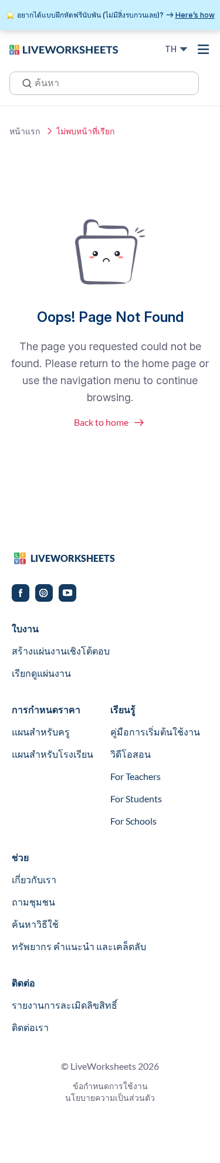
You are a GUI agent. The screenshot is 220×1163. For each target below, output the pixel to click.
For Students (136, 798)
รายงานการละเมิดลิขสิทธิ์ (64, 1005)
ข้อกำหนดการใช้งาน (110, 1086)
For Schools (133, 820)
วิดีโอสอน (130, 753)
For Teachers (135, 776)
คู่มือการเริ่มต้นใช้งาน (155, 731)
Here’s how (195, 15)
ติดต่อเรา (30, 1027)
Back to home (101, 422)
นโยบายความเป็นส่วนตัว (110, 1098)
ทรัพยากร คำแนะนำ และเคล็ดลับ (79, 946)
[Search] (23, 82)
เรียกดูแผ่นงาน (41, 673)
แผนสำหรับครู (41, 731)
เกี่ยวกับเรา (34, 879)
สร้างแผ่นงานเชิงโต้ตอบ (61, 650)
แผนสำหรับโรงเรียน (52, 753)
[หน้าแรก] (63, 49)
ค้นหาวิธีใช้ (35, 924)
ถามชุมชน (33, 901)
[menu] (204, 49)
